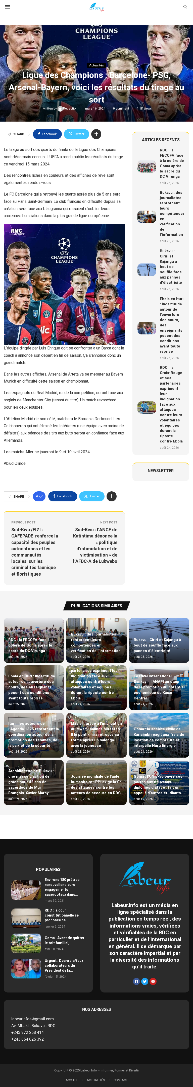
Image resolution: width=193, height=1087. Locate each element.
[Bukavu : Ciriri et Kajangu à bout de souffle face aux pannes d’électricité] (146, 269)
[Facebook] (136, 981)
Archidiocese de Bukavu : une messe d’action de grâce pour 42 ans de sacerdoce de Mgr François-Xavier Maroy (31, 782)
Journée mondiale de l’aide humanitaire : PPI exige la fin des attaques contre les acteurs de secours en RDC (96, 785)
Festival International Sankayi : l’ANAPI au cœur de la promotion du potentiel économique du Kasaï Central (159, 687)
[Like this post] (40, 496)
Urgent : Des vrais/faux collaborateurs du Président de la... (64, 965)
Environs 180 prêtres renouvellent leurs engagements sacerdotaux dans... (62, 887)
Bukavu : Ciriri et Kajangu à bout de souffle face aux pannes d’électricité (171, 266)
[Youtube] (153, 981)
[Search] (185, 7)
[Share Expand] (96, 134)
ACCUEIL (72, 1080)
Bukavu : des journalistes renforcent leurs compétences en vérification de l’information (172, 213)
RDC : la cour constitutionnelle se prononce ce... (62, 915)
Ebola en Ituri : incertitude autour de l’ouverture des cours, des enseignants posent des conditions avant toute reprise (31, 687)
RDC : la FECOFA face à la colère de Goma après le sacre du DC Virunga (172, 163)
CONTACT (121, 1080)
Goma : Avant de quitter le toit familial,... (64, 940)
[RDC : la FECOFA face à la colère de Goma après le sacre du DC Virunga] (146, 166)
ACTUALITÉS (96, 1080)
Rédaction (70, 108)
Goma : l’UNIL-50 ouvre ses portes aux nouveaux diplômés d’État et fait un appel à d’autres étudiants (158, 785)
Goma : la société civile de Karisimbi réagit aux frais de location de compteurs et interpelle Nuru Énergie (159, 737)
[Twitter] (144, 981)
